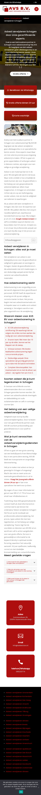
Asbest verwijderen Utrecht (17, 704)
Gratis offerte (19, 74)
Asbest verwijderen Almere (17, 721)
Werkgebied (16, 18)
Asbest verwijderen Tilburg (17, 711)
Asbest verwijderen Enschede (18, 732)
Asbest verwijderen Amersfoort (19, 743)
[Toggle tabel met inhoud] (32, 240)
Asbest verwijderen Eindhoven (18, 708)
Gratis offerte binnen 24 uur (22, 103)
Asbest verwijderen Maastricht (19, 756)
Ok (21, 792)
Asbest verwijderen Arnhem (17, 739)
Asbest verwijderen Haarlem (18, 736)
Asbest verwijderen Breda (16, 724)
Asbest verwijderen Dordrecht (18, 764)
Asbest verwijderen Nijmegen (18, 728)
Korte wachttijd (21, 115)
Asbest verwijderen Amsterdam (19, 692)
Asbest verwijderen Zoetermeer (19, 768)
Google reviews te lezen (25, 219)
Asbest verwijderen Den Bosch (18, 752)
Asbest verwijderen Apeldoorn (18, 749)
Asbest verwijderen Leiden (17, 760)
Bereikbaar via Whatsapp (22, 90)
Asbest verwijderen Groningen (18, 715)
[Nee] (38, 787)
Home (6, 18)
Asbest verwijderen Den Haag (18, 700)
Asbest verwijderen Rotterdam (19, 696)
